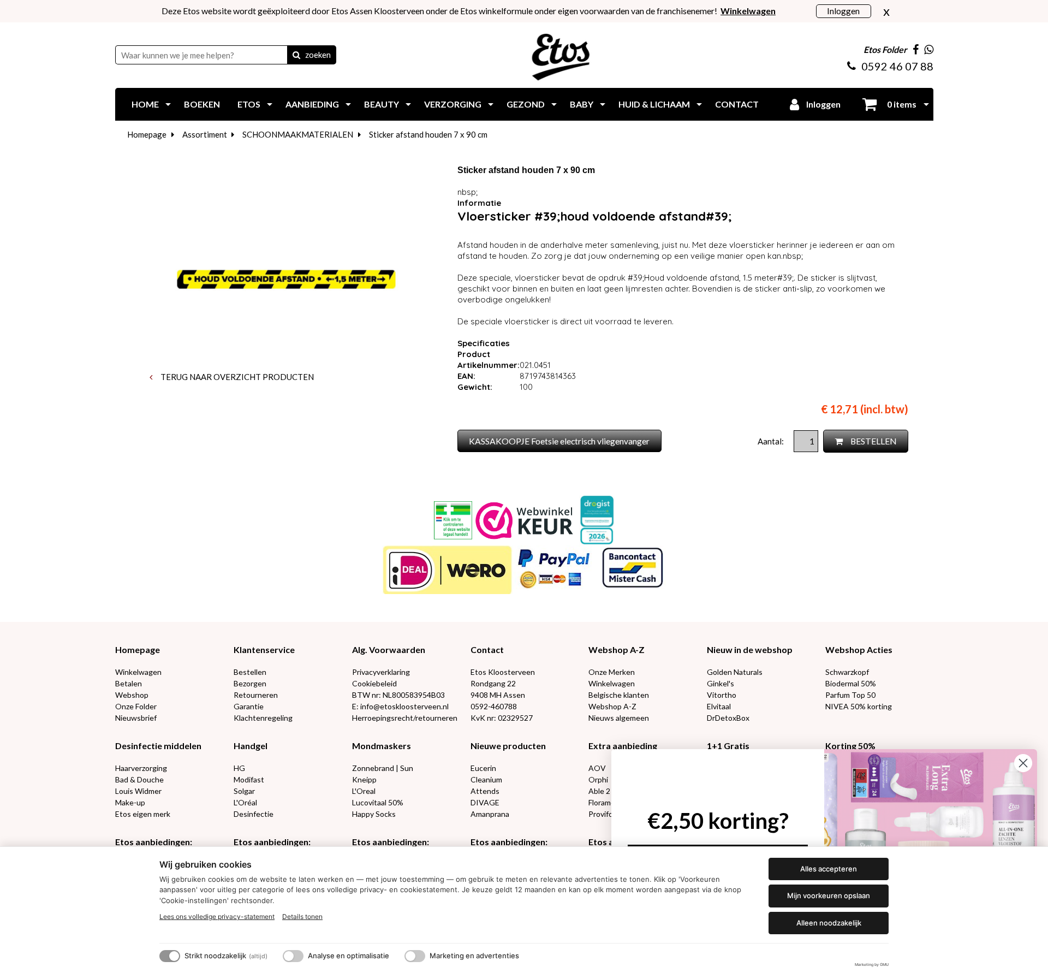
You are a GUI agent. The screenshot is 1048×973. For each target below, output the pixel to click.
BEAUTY (381, 104)
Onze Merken (611, 672)
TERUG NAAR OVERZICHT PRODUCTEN (236, 377)
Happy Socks (374, 813)
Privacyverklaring (381, 672)
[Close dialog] (1023, 763)
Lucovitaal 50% (377, 802)
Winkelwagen (138, 672)
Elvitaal (719, 706)
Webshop (131, 694)
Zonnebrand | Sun (382, 768)
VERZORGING (452, 104)
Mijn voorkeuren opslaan (828, 895)
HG (239, 768)
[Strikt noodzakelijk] (169, 956)
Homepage (146, 134)
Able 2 (599, 791)
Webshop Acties (858, 649)
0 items (900, 104)
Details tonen (302, 916)
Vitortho (721, 694)
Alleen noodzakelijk (828, 922)
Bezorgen (250, 683)
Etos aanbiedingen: (153, 841)
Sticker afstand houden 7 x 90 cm (428, 134)
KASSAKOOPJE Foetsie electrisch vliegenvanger (559, 441)
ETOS (248, 104)
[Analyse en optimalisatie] (293, 956)
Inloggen (843, 10)
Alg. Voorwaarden (388, 649)
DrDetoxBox (728, 717)
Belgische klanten (618, 694)
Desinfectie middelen (158, 745)
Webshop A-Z (616, 649)
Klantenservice (264, 649)
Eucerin (483, 768)
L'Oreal (364, 791)
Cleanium (486, 779)
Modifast (249, 779)
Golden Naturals (735, 672)
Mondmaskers (381, 745)
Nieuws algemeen (618, 717)
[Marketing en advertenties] (414, 956)
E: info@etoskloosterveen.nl (400, 706)
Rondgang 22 (493, 683)
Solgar (244, 791)
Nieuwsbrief (136, 717)
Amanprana (490, 813)
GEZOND (526, 104)
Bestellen (250, 672)
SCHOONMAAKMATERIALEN (297, 134)
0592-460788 (494, 706)
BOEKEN (202, 104)
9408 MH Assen (498, 694)
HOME (145, 104)
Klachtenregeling (263, 717)
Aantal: (771, 441)
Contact (487, 649)
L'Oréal (245, 802)
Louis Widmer (138, 791)
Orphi (598, 779)
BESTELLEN (873, 441)
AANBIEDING (312, 104)
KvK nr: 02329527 (502, 717)
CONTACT (737, 104)
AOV (597, 768)
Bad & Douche (139, 779)
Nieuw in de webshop (750, 649)
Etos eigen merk (142, 813)
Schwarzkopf (847, 672)
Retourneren (256, 694)
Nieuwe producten (508, 745)
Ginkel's (720, 683)
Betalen (128, 683)
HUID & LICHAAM (654, 104)
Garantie (249, 706)
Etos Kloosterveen (503, 672)
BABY (581, 104)
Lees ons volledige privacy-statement (217, 916)
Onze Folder (136, 706)
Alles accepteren (828, 868)
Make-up (130, 802)
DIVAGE (485, 802)
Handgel (250, 745)
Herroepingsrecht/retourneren (404, 717)
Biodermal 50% (850, 683)
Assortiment (204, 134)
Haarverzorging (141, 768)
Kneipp (364, 779)
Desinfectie (253, 813)
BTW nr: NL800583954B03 (398, 694)
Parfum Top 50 (850, 694)
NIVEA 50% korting (858, 706)
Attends (485, 791)
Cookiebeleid (374, 683)
